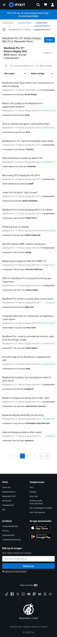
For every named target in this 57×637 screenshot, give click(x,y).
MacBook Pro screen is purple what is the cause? (27, 298)
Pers (32, 487)
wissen (46, 53)
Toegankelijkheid (10, 526)
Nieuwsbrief (8, 505)
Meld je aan (28, 566)
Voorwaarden (8, 535)
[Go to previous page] (16, 455)
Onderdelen (7, 22)
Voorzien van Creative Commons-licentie (28, 626)
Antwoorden (41, 22)
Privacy (5, 530)
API (3, 509)
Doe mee (34, 496)
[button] (38, 5)
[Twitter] (17, 594)
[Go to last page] (46, 455)
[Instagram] (23, 594)
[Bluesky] (39, 594)
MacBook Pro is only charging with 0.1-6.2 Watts (27, 209)
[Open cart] (45, 5)
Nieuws (33, 491)
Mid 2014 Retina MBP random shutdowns (24, 243)
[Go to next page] (40, 455)
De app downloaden (41, 521)
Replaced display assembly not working (22, 415)
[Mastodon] (34, 594)
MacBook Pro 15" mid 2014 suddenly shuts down (27, 141)
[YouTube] (28, 594)
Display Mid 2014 (42, 29)
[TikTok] (6, 594)
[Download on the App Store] (40, 527)
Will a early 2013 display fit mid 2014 (21, 175)
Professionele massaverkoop (36, 502)
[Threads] (45, 594)
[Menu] (4, 4)
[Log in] (52, 5)
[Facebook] (12, 594)
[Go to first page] (10, 455)
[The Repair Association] (50, 594)
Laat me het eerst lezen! (16, 571)
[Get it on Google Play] (41, 536)
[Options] (4, 29)
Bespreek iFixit (9, 496)
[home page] (17, 4)
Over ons (6, 487)
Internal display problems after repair (22, 432)
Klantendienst (8, 491)
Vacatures (6, 500)
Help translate (26, 585)
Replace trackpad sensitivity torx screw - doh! (25, 397)
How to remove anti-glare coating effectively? (26, 123)
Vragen (49, 40)
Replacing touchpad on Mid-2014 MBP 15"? (24, 261)
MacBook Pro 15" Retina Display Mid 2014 (21, 90)
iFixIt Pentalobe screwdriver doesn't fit (22, 158)
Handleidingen (25, 22)
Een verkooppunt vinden (41, 508)
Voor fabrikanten (37, 512)
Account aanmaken (28, 15)
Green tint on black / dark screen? (20, 192)
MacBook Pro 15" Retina (20, 29)
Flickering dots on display (15, 226)
